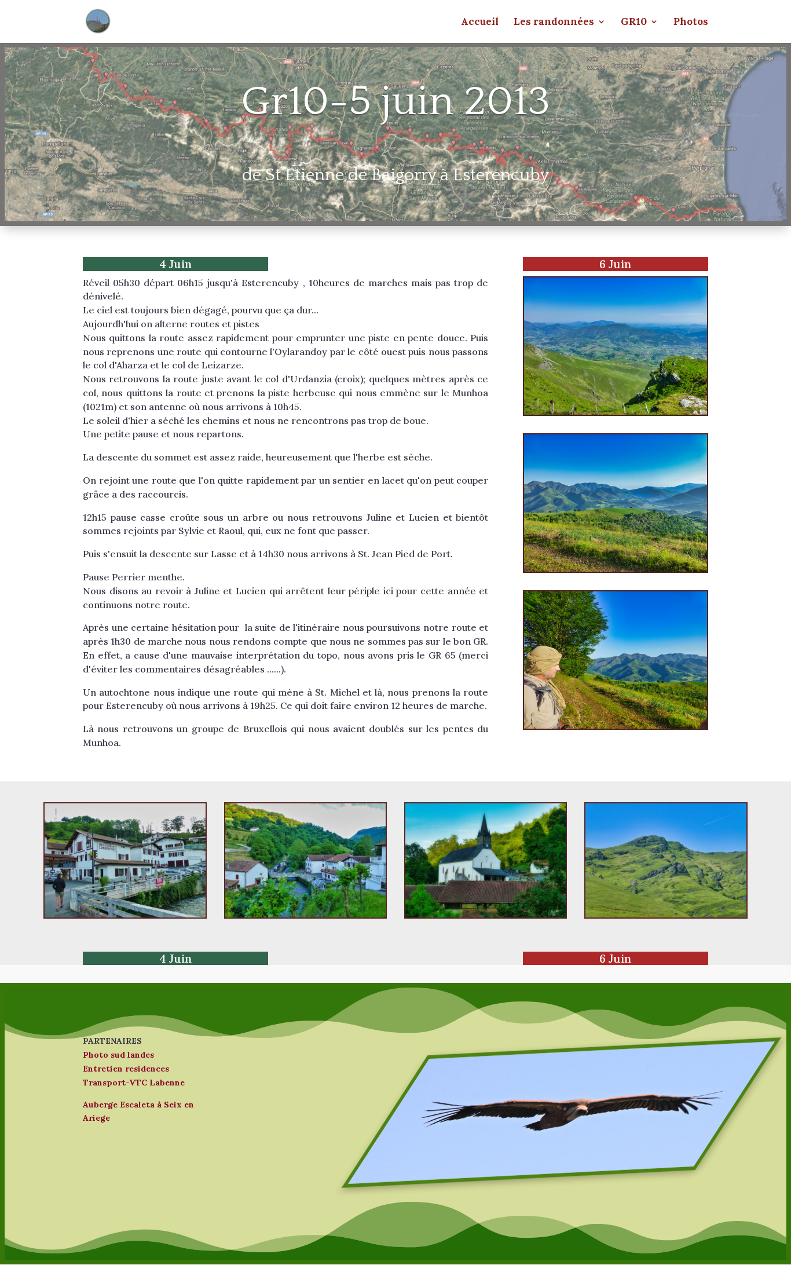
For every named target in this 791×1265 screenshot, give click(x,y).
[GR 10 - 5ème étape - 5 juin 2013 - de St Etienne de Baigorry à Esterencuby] (125, 914)
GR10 (634, 22)
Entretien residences (126, 1068)
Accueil (480, 22)
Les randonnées (554, 22)
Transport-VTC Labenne (134, 1082)
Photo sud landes (118, 1055)
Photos (690, 22)
